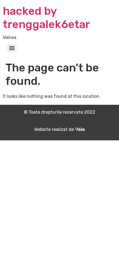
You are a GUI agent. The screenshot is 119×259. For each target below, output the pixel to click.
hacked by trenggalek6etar (46, 17)
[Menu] (12, 48)
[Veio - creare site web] (80, 129)
